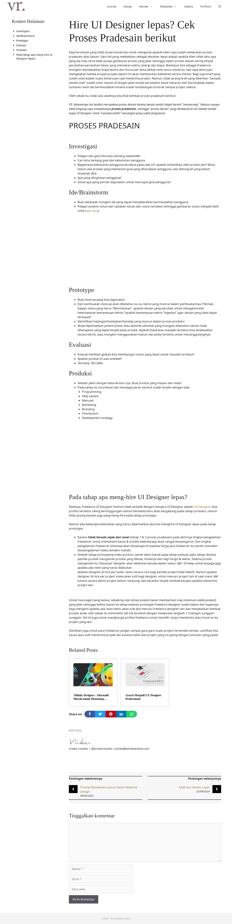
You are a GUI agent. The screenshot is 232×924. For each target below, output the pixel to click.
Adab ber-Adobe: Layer (194, 787)
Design (127, 6)
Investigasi (23, 31)
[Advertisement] (145, 251)
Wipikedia (166, 6)
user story (92, 211)
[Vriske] (16, 6)
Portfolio (205, 6)
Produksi (21, 50)
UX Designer (202, 507)
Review (143, 6)
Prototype (22, 40)
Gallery (188, 6)
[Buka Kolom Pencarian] (220, 6)
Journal (111, 6)
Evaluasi (21, 45)
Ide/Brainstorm (25, 36)
